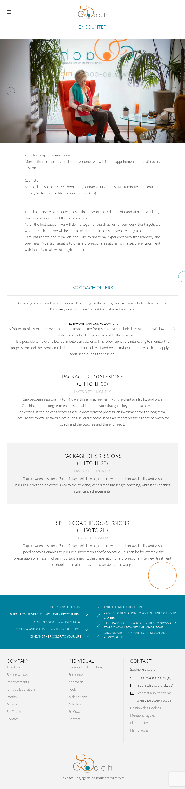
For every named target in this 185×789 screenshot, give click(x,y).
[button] (9, 12)
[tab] (83, 134)
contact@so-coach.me (155, 692)
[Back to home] (92, 12)
